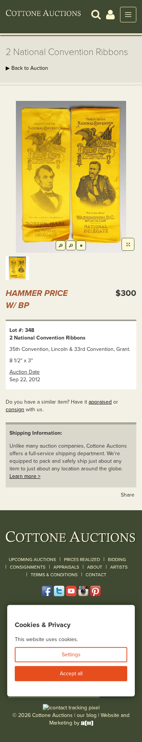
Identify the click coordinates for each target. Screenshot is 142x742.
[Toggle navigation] (128, 14)
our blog (87, 715)
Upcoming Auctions (32, 559)
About (94, 567)
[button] (96, 14)
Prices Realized (82, 559)
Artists (119, 567)
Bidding (117, 559)
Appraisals (66, 567)
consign (15, 409)
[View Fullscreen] (128, 244)
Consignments (27, 567)
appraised (100, 402)
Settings (71, 654)
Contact (96, 574)
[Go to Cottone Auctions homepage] (43, 14)
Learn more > (25, 476)
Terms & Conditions (54, 574)
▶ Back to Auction (27, 68)
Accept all (71, 673)
